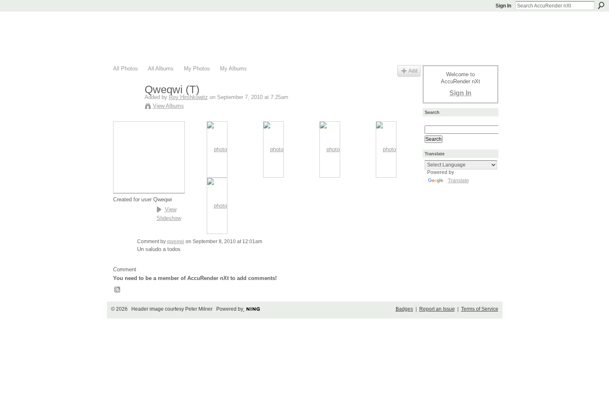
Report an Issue (437, 309)
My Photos (197, 68)
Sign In (503, 6)
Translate (458, 181)
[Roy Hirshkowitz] (126, 107)
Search (601, 5)
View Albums (168, 106)
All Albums (161, 68)
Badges (404, 309)
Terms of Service (479, 309)
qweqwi (175, 241)
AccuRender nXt (162, 23)
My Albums (233, 68)
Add (413, 70)
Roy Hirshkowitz (188, 97)
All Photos (125, 68)
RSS (117, 290)
